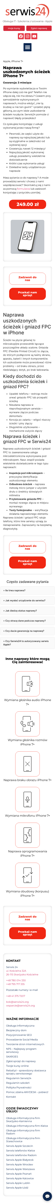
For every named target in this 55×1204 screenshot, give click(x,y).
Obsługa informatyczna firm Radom (23, 1132)
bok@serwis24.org (17, 1001)
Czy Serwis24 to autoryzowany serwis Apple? (26, 643)
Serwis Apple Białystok (20, 1159)
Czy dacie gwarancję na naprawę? (24, 630)
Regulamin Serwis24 (18, 1078)
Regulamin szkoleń (18, 1082)
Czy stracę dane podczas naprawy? (25, 620)
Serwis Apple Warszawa (20, 1169)
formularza (23, 188)
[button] (28, 47)
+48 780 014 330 (16, 980)
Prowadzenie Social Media (22, 1039)
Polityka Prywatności (18, 1087)
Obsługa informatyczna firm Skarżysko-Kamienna (23, 1120)
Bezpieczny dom (16, 1030)
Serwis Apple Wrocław (19, 1164)
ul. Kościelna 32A (16, 970)
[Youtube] (34, 36)
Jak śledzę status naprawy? (21, 610)
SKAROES (12, 1056)
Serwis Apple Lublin (18, 1183)
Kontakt (11, 1096)
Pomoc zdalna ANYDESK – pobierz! (27, 1092)
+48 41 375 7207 (15, 996)
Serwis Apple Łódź (17, 1187)
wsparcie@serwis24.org (20, 1005)
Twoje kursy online (17, 1065)
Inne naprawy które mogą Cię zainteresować (28, 660)
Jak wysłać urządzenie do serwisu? (25, 600)
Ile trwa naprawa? (15, 590)
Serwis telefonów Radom (21, 1155)
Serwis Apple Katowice (20, 1178)
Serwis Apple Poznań (19, 1173)
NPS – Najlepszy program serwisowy (21, 1050)
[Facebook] (21, 36)
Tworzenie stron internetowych (25, 1044)
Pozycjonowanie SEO (19, 1035)
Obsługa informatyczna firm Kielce (27, 1125)
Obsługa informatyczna (20, 1025)
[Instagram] (28, 36)
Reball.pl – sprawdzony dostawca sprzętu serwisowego (26, 1072)
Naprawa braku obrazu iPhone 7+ (28, 780)
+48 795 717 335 (15, 984)
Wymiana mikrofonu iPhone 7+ (27, 815)
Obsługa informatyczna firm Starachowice (23, 1140)
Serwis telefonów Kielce (20, 1150)
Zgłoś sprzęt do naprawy (21, 1061)
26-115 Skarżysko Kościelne (22, 974)
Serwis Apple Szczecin (19, 1145)
